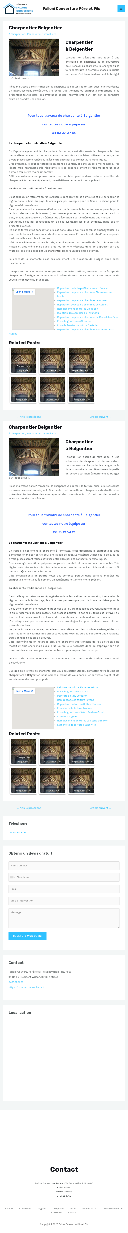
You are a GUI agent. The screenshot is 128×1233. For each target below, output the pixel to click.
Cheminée (56, 1212)
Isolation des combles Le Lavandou (78, 312)
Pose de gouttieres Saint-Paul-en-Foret (80, 712)
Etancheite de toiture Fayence (74, 708)
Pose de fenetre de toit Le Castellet (77, 325)
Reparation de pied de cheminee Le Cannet (82, 304)
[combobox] (12, 877)
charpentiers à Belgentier (24, 275)
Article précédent (28, 416)
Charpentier (18, 34)
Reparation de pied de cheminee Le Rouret (82, 300)
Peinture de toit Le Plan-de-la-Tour (77, 687)
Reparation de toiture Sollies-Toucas (79, 704)
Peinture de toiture (113, 1208)
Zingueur (41, 1208)
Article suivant (101, 416)
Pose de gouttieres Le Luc (72, 691)
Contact (72, 1212)
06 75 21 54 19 (64, 532)
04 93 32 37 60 (64, 133)
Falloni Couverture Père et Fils (71, 8)
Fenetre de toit (90, 1208)
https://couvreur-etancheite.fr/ (27, 987)
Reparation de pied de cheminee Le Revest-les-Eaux (87, 317)
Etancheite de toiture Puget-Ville (76, 724)
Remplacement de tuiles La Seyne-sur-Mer (82, 720)
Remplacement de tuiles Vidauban (77, 308)
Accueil (9, 1208)
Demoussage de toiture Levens (75, 699)
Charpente (58, 1208)
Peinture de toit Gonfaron (72, 695)
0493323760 (16, 982)
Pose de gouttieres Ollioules (74, 321)
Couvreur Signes (67, 716)
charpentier (55, 250)
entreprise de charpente (81, 61)
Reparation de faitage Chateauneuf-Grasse (82, 288)
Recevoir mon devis (27, 935)
